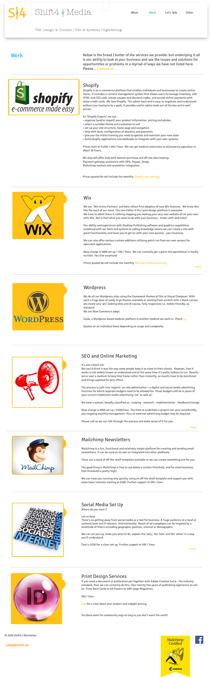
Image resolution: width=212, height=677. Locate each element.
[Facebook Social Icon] (199, 640)
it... (185, 319)
